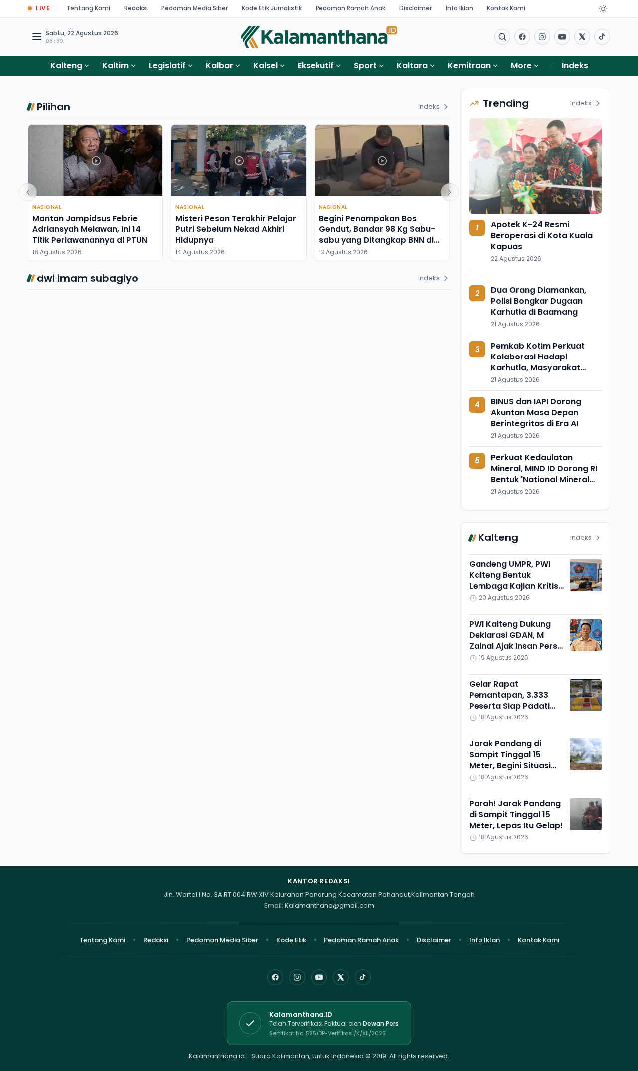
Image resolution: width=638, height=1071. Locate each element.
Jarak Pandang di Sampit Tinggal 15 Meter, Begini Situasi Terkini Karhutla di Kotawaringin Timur (510, 765)
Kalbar (219, 65)
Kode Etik (291, 940)
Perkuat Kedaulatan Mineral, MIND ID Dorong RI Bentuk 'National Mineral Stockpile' (544, 474)
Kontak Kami (506, 8)
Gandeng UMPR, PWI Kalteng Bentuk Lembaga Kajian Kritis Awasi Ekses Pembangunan (513, 586)
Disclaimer (415, 8)
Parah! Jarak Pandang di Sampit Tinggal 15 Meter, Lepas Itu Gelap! (516, 814)
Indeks (575, 65)
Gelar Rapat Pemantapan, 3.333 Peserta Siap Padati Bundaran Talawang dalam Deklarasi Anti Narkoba (511, 712)
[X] (341, 977)
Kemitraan (469, 65)
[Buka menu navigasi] (37, 37)
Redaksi (136, 8)
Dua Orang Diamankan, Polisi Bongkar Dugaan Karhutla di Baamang (538, 301)
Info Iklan (459, 8)
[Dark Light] (603, 9)
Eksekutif (316, 65)
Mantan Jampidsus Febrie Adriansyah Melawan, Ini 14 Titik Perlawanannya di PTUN (89, 229)
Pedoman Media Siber (194, 8)
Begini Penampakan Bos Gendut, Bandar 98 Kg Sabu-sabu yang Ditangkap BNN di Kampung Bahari (377, 234)
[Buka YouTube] (562, 37)
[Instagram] (297, 977)
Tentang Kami (88, 8)
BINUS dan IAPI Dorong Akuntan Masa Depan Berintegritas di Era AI (536, 412)
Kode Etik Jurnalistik (272, 8)
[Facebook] (522, 37)
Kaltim (115, 65)
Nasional (46, 207)
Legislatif (167, 65)
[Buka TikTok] (602, 37)
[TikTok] (363, 977)
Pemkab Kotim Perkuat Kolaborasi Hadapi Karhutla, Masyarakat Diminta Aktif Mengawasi (542, 363)
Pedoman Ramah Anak (350, 8)
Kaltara (412, 65)
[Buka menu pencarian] (502, 37)
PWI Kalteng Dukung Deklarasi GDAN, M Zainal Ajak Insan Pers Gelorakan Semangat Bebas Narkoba (513, 646)
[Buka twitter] (582, 37)
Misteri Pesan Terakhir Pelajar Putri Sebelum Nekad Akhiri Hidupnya (235, 229)
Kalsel (265, 65)
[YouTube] (319, 977)
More (521, 65)
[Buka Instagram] (542, 37)
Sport (365, 65)
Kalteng (66, 65)
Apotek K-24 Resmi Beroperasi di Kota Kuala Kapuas (542, 235)
